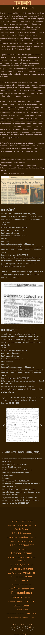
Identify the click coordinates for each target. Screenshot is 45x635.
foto (30, 541)
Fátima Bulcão (21, 549)
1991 (18, 521)
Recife (29, 601)
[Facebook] (15, 627)
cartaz (32, 525)
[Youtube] (23, 627)
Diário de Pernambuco (21, 533)
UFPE (34, 614)
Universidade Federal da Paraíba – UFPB (21, 617)
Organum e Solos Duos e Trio (21, 585)
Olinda (22, 581)
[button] (3, 425)
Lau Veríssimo (14, 573)
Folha (24, 541)
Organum (30, 581)
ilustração (19, 564)
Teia (28, 614)
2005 (30, 521)
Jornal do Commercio (21, 568)
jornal (30, 564)
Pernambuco (21, 592)
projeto (28, 597)
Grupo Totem (21, 553)
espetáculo (12, 537)
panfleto (14, 588)
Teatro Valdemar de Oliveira (15, 614)
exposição (23, 537)
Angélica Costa (11, 525)
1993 (24, 521)
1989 (12, 521)
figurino (33, 537)
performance (28, 589)
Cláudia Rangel (21, 529)
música (28, 576)
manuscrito (29, 572)
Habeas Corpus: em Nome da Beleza (21, 559)
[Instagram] (30, 627)
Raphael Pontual (15, 602)
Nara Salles (14, 581)
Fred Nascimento (21, 545)
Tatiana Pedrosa (21, 610)
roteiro (26, 605)
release (16, 606)
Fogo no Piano (15, 541)
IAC (11, 565)
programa (17, 597)
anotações (22, 525)
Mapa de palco (17, 577)
